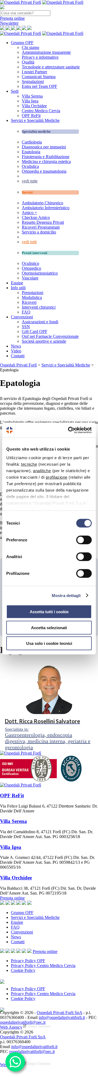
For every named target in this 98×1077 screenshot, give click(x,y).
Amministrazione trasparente (46, 52)
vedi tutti (29, 241)
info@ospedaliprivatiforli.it (62, 1017)
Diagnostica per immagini (44, 147)
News (16, 346)
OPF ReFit (31, 115)
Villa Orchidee (34, 106)
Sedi (15, 91)
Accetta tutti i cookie (49, 611)
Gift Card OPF (34, 331)
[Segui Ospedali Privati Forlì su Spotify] (29, 951)
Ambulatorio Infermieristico (45, 207)
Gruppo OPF (22, 42)
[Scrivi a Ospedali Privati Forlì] (2, 951)
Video (16, 351)
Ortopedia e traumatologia (44, 171)
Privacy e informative (40, 57)
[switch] (84, 540)
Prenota (12, 18)
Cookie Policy (23, 970)
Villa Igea (30, 101)
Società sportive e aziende (44, 341)
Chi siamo (30, 47)
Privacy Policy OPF (28, 960)
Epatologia (31, 151)
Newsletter (9, 23)
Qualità (28, 62)
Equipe (17, 283)
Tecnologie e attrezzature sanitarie (51, 67)
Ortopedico (31, 268)
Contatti (17, 356)
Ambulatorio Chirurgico (42, 203)
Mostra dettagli (66, 595)
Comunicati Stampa (39, 76)
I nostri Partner (34, 71)
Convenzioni (22, 317)
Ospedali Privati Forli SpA (59, 1012)
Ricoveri (29, 302)
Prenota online (12, 898)
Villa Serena (32, 96)
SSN (26, 326)
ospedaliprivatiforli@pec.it (22, 1022)
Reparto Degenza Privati (43, 222)
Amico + (29, 212)
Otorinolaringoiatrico (40, 273)
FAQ (26, 312)
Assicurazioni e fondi (40, 321)
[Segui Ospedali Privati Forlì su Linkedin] (18, 951)
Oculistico (30, 263)
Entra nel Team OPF (39, 86)
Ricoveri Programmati (41, 227)
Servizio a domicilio (39, 232)
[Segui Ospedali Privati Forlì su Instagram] (13, 951)
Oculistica (30, 166)
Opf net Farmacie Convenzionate (50, 336)
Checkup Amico (36, 217)
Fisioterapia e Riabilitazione (45, 156)
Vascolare (30, 278)
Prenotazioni (32, 292)
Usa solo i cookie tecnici (49, 643)
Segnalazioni (33, 81)
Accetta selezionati (49, 627)
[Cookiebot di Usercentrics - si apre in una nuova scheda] (69, 430)
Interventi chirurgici (39, 307)
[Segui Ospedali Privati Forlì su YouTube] (24, 951)
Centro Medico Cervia (41, 110)
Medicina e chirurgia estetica (46, 161)
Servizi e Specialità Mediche (35, 120)
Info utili (18, 287)
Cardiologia (32, 142)
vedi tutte (30, 181)
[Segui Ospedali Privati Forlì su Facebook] (7, 951)
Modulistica (32, 297)
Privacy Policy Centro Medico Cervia (43, 965)
